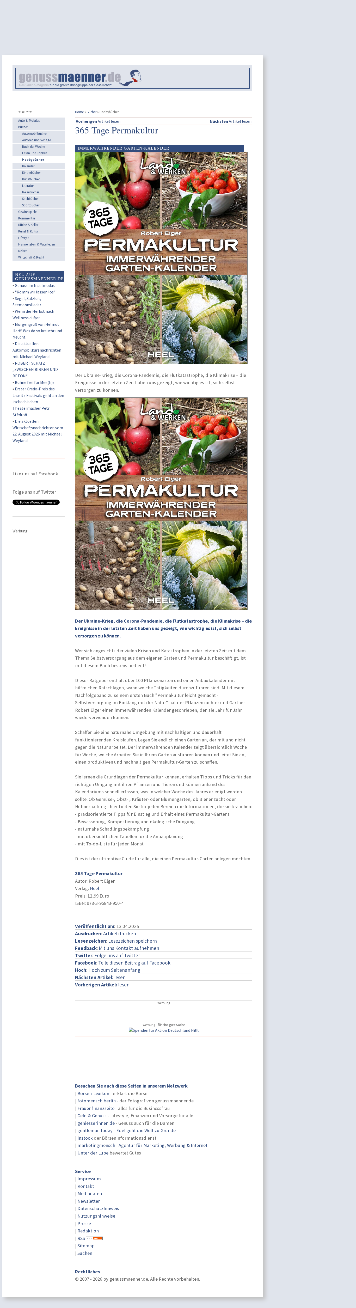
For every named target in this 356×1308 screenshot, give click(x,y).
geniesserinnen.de (96, 1123)
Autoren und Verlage (36, 140)
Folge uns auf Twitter (117, 955)
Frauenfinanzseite (95, 1108)
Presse (84, 1223)
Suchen (84, 1253)
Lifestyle (23, 238)
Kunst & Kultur (28, 231)
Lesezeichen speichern (132, 941)
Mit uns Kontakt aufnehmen (129, 948)
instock (85, 1138)
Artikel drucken (119, 933)
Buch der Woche (33, 146)
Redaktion (88, 1231)
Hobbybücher (33, 159)
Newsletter (88, 1201)
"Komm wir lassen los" (35, 291)
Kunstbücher (31, 179)
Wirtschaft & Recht (31, 257)
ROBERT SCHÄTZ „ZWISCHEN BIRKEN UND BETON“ (35, 369)
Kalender (28, 166)
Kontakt (85, 1186)
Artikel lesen (98, 121)
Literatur (28, 185)
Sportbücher (30, 205)
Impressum (89, 1179)
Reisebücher (30, 192)
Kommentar (26, 218)
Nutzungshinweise (96, 1216)
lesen (102, 984)
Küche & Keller (28, 225)
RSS (81, 1238)
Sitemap (86, 1246)
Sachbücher (30, 198)
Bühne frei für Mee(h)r (34, 382)
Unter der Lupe (92, 1153)
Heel (94, 888)
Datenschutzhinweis (98, 1208)
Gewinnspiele (27, 212)
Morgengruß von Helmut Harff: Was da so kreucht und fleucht (37, 331)
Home (79, 112)
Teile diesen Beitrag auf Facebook (134, 963)
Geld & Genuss (92, 1116)
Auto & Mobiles (29, 120)
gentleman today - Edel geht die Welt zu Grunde (126, 1130)
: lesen (100, 977)
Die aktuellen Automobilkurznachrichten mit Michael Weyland (37, 350)
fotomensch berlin (96, 1101)
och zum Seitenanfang (116, 970)
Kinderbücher (31, 172)
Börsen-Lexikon (93, 1093)
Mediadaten (89, 1193)
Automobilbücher (34, 133)
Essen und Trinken (34, 153)
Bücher (91, 112)
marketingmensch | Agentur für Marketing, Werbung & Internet (142, 1145)
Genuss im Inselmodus (35, 285)
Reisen (22, 251)
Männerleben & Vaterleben (36, 244)
